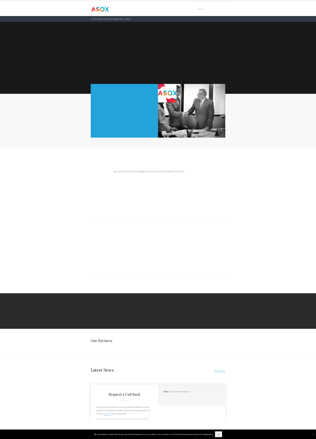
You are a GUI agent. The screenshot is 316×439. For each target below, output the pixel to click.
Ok (218, 434)
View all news (219, 370)
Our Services (100, 262)
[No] (313, 434)
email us (107, 413)
